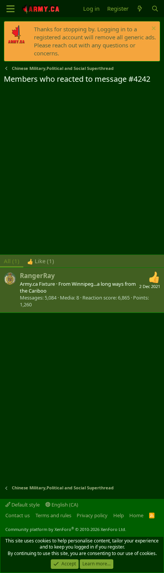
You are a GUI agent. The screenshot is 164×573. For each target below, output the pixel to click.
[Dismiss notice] (153, 29)
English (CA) (64, 504)
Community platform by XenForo (65, 529)
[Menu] (10, 8)
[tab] (40, 261)
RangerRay (37, 275)
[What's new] (139, 9)
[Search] (155, 9)
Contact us (17, 515)
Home (136, 515)
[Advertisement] (82, 170)
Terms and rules (53, 515)
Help (118, 515)
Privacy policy (92, 515)
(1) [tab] (11, 261)
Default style (25, 504)
